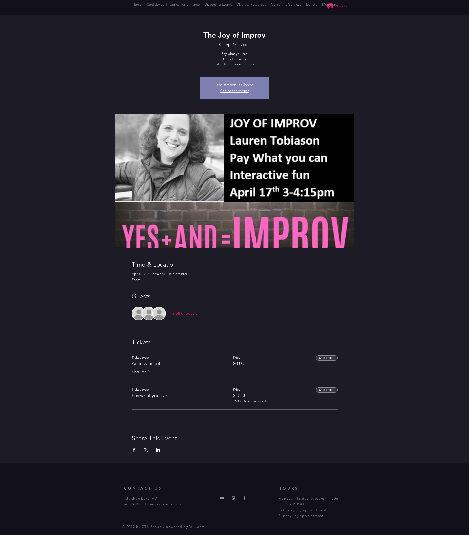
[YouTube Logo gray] (222, 498)
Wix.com (197, 527)
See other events (234, 90)
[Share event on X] (146, 450)
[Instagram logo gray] (233, 498)
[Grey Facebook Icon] (244, 498)
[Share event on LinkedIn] (158, 450)
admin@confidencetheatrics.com (154, 504)
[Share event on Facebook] (134, 450)
